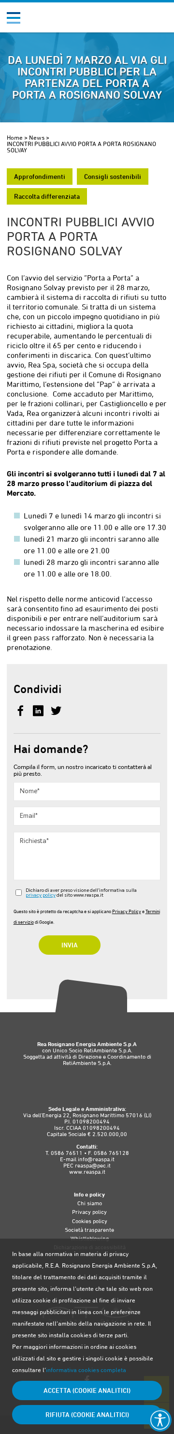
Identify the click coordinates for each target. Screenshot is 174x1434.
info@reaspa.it (96, 1159)
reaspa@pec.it (93, 1165)
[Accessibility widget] (160, 1420)
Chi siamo (89, 1203)
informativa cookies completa (86, 1370)
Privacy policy (89, 1212)
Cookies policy (89, 1221)
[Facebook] (21, 712)
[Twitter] (56, 712)
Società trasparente (89, 1230)
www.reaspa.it (87, 1171)
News (36, 137)
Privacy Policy (126, 911)
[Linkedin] (39, 712)
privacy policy (41, 895)
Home (15, 137)
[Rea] (55, 21)
